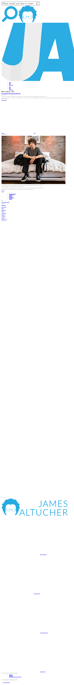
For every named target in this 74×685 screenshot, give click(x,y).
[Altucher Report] (28, 22)
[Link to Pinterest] (28, 456)
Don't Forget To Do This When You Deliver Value (11, 93)
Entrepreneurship (11, 194)
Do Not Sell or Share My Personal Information (15, 676)
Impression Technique (12, 193)
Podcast (10, 83)
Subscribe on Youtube (37, 593)
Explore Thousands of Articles (5, 202)
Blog (9, 82)
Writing (10, 198)
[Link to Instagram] (28, 495)
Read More (3, 190)
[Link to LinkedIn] (28, 339)
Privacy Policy (11, 675)
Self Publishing (11, 197)
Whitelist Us (10, 674)
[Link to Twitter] (28, 378)
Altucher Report (11, 85)
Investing (11, 195)
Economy (11, 196)
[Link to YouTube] (28, 417)
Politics (10, 199)
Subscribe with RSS (42, 671)
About (10, 86)
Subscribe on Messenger (43, 554)
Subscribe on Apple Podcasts (44, 632)
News (9, 84)
